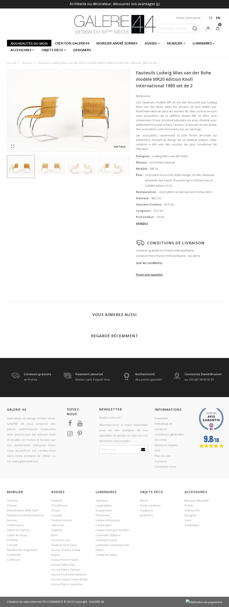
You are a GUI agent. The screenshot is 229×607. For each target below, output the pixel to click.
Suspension (104, 510)
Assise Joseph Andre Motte (69, 579)
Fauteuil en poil (61, 520)
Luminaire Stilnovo (108, 535)
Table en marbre (18, 530)
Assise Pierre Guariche (66, 584)
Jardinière (146, 515)
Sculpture (146, 510)
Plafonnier (103, 515)
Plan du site (163, 456)
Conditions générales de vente (169, 437)
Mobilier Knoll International (25, 515)
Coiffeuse (13, 560)
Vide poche (192, 510)
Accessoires (21, 50)
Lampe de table (106, 555)
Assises (151, 43)
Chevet (12, 505)
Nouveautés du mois (29, 43)
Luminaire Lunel (106, 540)
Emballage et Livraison (163, 426)
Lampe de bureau (108, 520)
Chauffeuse (59, 505)
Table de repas (17, 535)
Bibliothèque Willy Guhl (22, 510)
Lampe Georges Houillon (112, 530)
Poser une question (149, 274)
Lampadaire (104, 505)
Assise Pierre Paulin (64, 560)
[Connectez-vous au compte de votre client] (208, 28)
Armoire (12, 500)
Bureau (12, 520)
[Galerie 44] (115, 24)
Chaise (56, 510)
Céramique (191, 525)
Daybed (56, 530)
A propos (161, 461)
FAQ (157, 450)
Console (12, 545)
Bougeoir (190, 515)
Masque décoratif (196, 500)
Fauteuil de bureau (64, 545)
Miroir (144, 500)
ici (157, 3)
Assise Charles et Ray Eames (66, 552)
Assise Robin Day (63, 565)
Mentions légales (166, 445)
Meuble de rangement (22, 550)
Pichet (188, 505)
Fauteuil (56, 500)
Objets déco (52, 50)
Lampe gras (104, 525)
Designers (82, 50)
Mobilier (174, 43)
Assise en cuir (60, 540)
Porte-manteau (150, 505)
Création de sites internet (24, 602)
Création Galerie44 (72, 43)
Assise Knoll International (68, 574)
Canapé (56, 515)
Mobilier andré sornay (117, 43)
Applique (102, 500)
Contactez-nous (165, 467)
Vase (187, 520)
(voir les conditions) (149, 263)
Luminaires (202, 43)
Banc (54, 535)
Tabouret (57, 525)
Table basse (15, 525)
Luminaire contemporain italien (112, 547)
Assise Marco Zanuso (66, 569)
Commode (14, 555)
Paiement (161, 418)
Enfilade (12, 540)
